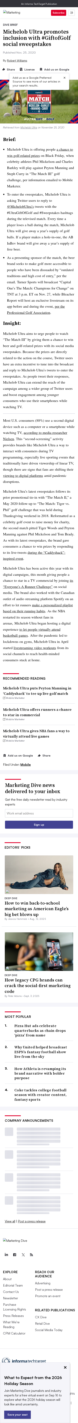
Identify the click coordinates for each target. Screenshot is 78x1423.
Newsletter (10, 1298)
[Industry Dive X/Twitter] (23, 1255)
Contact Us (11, 1292)
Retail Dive (42, 1324)
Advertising (42, 1283)
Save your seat (17, 1414)
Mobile (25, 765)
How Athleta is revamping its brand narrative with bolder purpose (40, 1073)
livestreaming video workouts (35, 647)
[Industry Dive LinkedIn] (6, 1255)
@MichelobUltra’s (20, 206)
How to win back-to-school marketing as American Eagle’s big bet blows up (37, 908)
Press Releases (13, 1316)
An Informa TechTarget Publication (39, 3)
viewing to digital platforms (23, 475)
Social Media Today (49, 1330)
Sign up (39, 824)
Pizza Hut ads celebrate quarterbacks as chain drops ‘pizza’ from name (40, 1030)
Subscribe (59, 12)
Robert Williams (17, 60)
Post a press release (32, 1221)
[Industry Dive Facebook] (14, 1255)
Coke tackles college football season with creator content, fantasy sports (40, 1095)
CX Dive (41, 1317)
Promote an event (47, 1296)
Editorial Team (13, 1285)
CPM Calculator (14, 1333)
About (7, 1279)
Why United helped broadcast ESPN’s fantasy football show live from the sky (40, 1052)
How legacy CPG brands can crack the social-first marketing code (38, 985)
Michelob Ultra (28, 127)
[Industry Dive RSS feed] (31, 1255)
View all (10, 1221)
